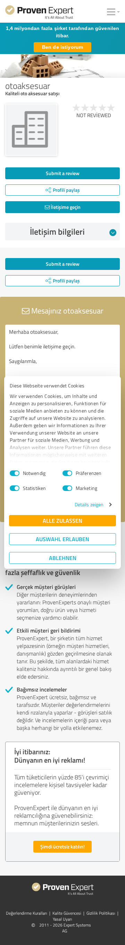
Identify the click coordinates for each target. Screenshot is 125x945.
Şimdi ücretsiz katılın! (62, 846)
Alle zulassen (62, 520)
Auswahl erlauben (62, 539)
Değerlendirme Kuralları (26, 913)
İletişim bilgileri (57, 231)
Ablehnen (62, 558)
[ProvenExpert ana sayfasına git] (39, 13)
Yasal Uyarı (62, 919)
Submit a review (63, 173)
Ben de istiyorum (62, 47)
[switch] (67, 473)
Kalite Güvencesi (66, 913)
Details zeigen (89, 504)
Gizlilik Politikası (100, 913)
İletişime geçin (65, 207)
